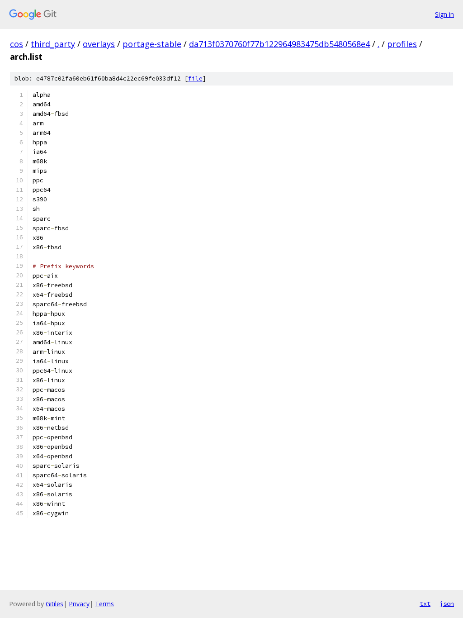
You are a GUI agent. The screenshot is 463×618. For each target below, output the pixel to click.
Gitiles (54, 603)
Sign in (444, 14)
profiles (402, 43)
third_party (53, 43)
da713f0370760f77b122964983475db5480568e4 (279, 43)
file (195, 78)
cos (16, 43)
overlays (99, 43)
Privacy (79, 603)
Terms (104, 603)
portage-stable (152, 43)
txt (425, 603)
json (446, 603)
